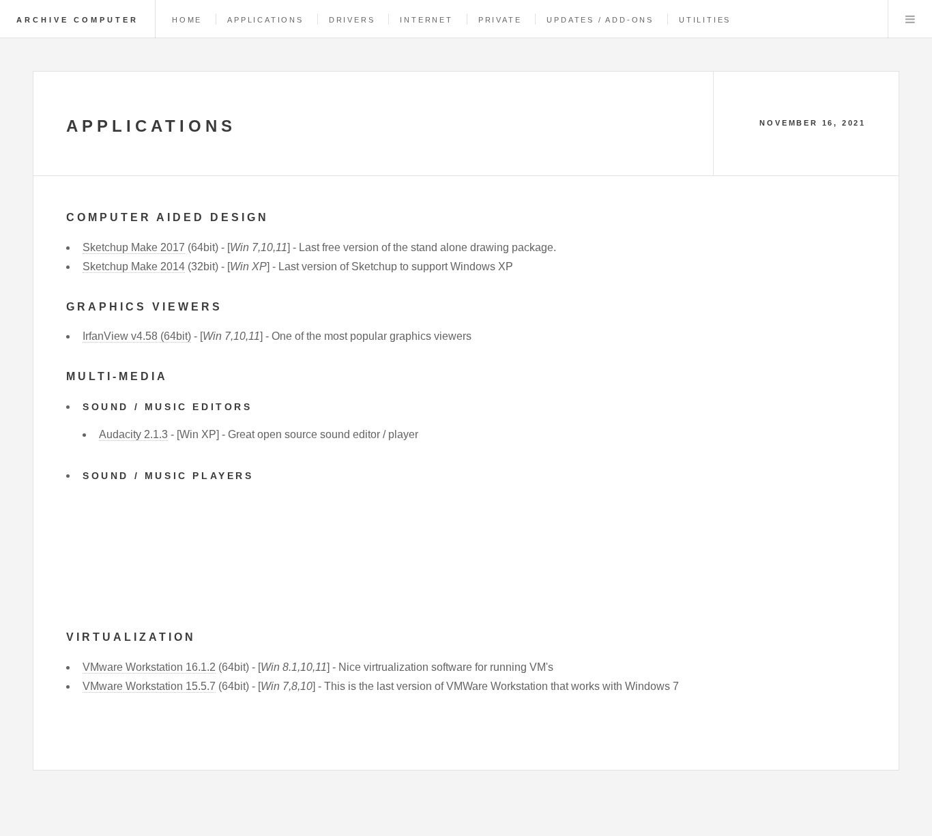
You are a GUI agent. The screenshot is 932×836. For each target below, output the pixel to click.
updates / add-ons (600, 20)
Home (187, 20)
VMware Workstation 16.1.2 (149, 667)
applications (265, 20)
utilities (705, 20)
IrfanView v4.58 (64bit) (137, 336)
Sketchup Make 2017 (134, 247)
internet (426, 20)
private (500, 20)
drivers (352, 20)
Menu (910, 19)
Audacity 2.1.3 (133, 434)
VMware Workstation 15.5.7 (149, 686)
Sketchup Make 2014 (134, 266)
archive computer (77, 20)
